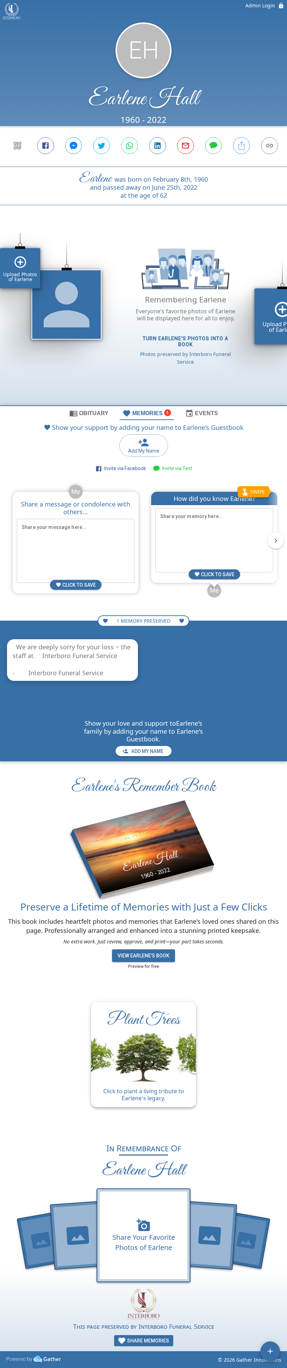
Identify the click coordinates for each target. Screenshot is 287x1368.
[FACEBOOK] (45, 145)
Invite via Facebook (124, 468)
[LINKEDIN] (157, 145)
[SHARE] (241, 145)
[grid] (143, 317)
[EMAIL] (185, 145)
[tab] (88, 413)
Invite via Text (176, 468)
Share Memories (147, 1340)
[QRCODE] (17, 145)
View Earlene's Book (143, 955)
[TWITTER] (101, 145)
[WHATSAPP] (129, 145)
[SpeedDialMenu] (270, 1351)
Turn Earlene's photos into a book (185, 341)
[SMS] (213, 145)
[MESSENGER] (73, 145)
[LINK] (269, 145)
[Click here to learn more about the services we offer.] (143, 1305)
